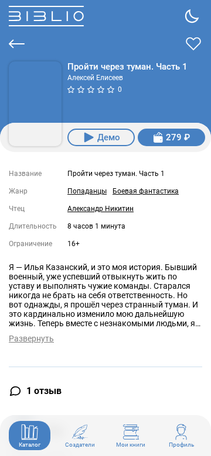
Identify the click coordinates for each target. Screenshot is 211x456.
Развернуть (31, 338)
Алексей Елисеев (95, 78)
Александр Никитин (100, 209)
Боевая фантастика (146, 191)
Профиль (181, 444)
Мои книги (130, 444)
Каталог (29, 444)
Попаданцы (87, 191)
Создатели (80, 444)
